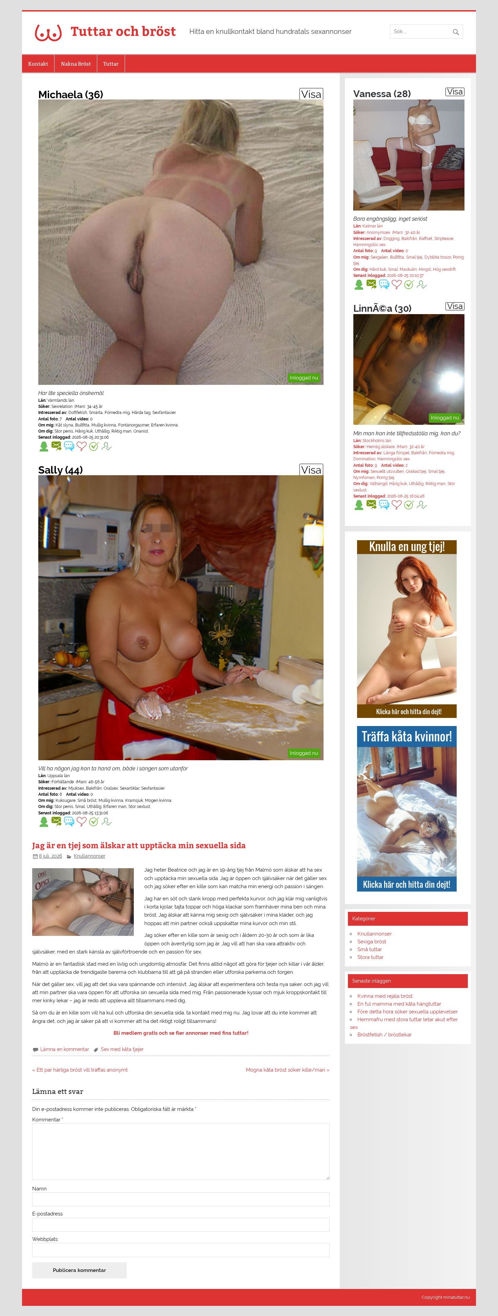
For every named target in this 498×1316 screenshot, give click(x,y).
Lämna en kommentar (64, 1049)
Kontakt (38, 64)
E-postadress (47, 1213)
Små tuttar (369, 949)
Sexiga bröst (371, 942)
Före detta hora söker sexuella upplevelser (407, 1012)
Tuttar (111, 64)
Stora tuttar (370, 957)
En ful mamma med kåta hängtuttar (399, 1004)
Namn (39, 1188)
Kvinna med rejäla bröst (385, 996)
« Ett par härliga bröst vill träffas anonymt (80, 1070)
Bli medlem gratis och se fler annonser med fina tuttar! (181, 1033)
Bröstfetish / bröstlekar (384, 1035)
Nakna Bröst (76, 64)
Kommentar (47, 1119)
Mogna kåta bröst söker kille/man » (288, 1070)
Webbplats (45, 1239)
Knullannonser (89, 856)
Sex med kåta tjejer (122, 1049)
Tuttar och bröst (123, 30)
